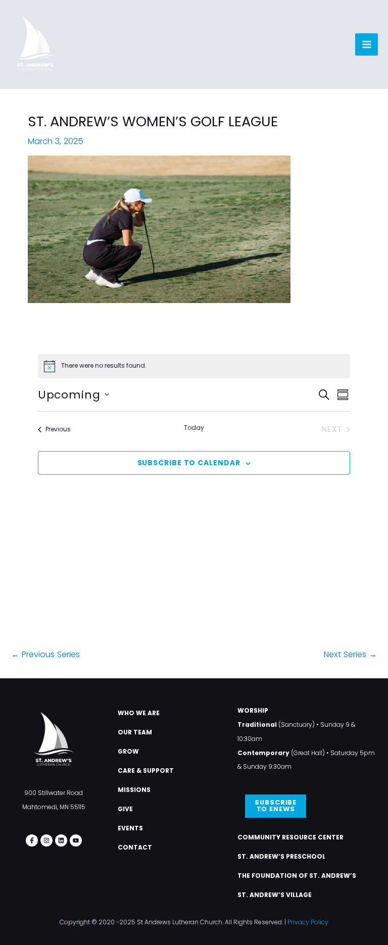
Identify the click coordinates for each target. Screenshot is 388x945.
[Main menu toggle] (366, 44)
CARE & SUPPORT (146, 770)
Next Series (350, 654)
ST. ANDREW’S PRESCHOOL (281, 856)
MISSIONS (134, 789)
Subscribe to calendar (188, 463)
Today (194, 428)
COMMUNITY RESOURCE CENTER (290, 837)
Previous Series (45, 654)
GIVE (125, 809)
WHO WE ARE (139, 713)
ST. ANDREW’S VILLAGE (274, 894)
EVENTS (130, 828)
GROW (128, 751)
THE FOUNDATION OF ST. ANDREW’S (296, 875)
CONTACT (135, 847)
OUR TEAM (135, 732)
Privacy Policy (307, 922)
